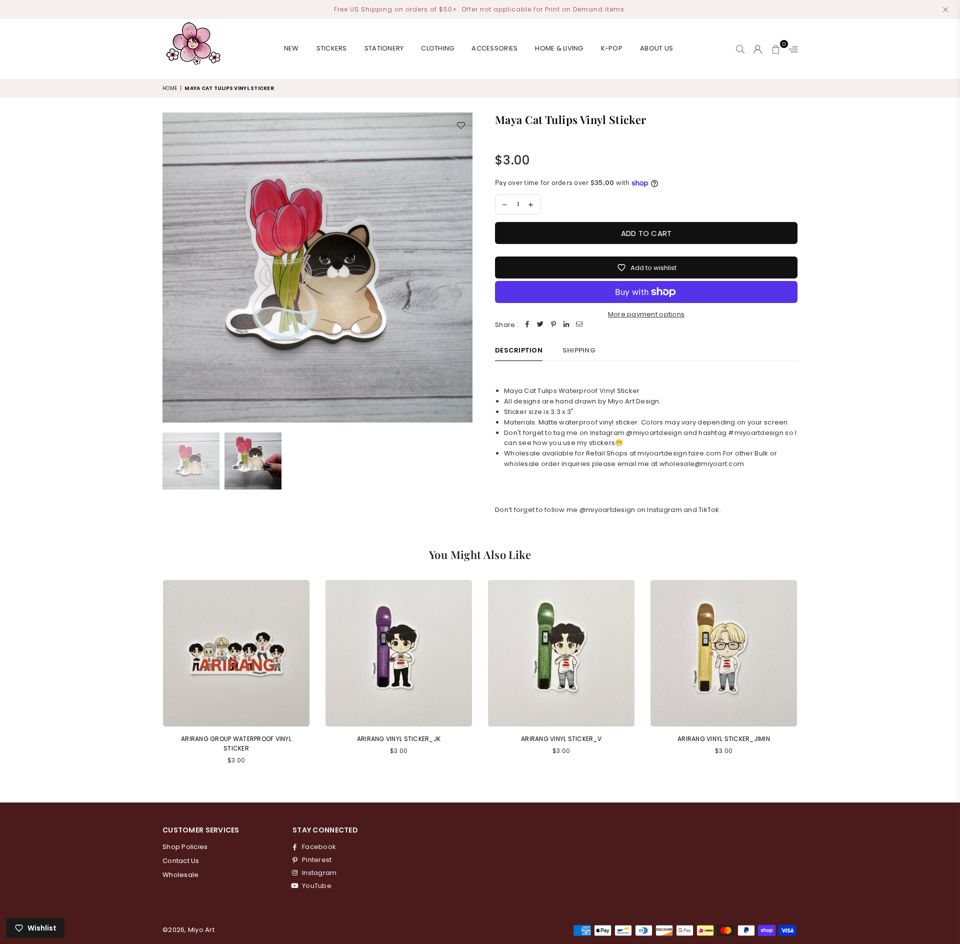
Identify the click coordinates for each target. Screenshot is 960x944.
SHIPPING (579, 350)
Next (463, 267)
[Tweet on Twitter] (540, 325)
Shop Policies (185, 847)
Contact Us (181, 861)
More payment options (646, 314)
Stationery (384, 48)
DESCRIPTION (518, 350)
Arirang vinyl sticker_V (561, 738)
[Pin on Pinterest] (553, 325)
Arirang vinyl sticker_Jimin (724, 738)
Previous (171, 267)
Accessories (495, 48)
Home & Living (559, 48)
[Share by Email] (579, 325)
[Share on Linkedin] (566, 325)
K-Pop (611, 48)
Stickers (331, 48)
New (291, 48)
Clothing (437, 48)
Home (169, 88)
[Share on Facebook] (527, 325)
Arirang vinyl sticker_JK (398, 738)
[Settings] (791, 49)
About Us (656, 48)
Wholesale (180, 875)
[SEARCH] (740, 49)
